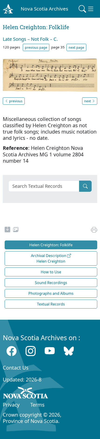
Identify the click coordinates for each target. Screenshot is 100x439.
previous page (36, 47)
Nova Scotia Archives (44, 8)
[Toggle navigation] (86, 9)
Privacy (11, 404)
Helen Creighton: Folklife (51, 244)
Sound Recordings (51, 282)
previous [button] (15, 101)
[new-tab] (7, 230)
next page (76, 47)
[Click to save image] (50, 74)
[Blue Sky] (68, 351)
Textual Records (51, 304)
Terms (37, 404)
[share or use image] (16, 230)
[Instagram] (30, 351)
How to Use (51, 271)
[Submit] (85, 186)
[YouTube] (49, 351)
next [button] (88, 101)
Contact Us (15, 367)
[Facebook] (11, 351)
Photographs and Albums (50, 293)
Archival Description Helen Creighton (49, 258)
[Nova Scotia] (26, 393)
